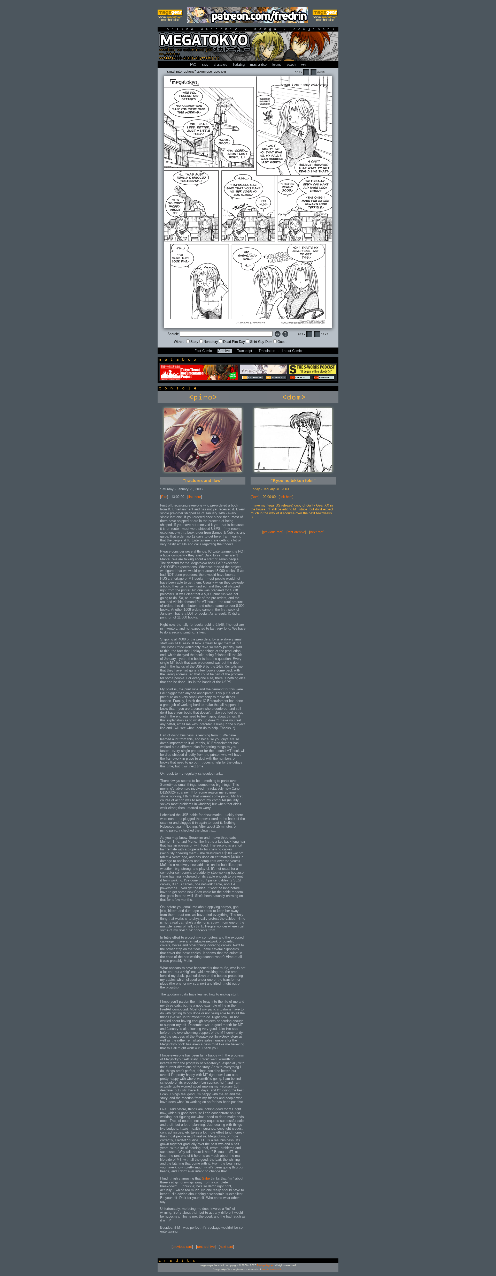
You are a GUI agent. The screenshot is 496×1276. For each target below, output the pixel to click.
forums (276, 64)
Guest (281, 342)
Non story (211, 342)
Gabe (206, 1178)
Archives (224, 351)
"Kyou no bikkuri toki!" (293, 480)
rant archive (206, 1247)
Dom (255, 497)
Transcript (244, 351)
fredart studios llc (272, 1269)
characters (220, 64)
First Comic (203, 351)
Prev (301, 72)
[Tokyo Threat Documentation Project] (199, 379)
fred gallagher (265, 1265)
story (205, 64)
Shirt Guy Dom (261, 342)
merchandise (258, 64)
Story (194, 342)
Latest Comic (292, 351)
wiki (303, 64)
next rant (226, 1247)
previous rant (182, 1247)
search (291, 64)
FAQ (193, 64)
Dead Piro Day (234, 342)
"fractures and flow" (202, 480)
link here (194, 497)
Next (317, 72)
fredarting (238, 64)
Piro (164, 497)
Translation (267, 351)
